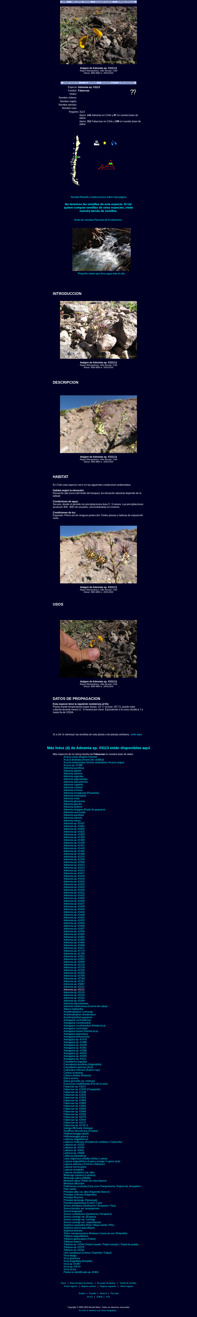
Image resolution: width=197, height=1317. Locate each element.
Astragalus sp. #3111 (75, 1059)
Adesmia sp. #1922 (74, 831)
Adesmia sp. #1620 (74, 881)
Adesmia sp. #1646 (74, 912)
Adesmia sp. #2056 (74, 962)
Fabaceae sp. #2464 (75, 1119)
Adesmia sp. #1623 (74, 884)
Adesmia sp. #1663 (74, 939)
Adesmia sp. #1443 (74, 848)
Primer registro (70, 1286)
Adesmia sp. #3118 (74, 992)
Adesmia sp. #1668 (74, 945)
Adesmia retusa (72, 820)
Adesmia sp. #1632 (74, 895)
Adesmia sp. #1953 (74, 959)
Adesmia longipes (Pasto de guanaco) (84, 809)
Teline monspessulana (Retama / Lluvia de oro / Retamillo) (95, 1233)
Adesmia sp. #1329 (74, 842)
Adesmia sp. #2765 (74, 975)
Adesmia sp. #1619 (74, 878)
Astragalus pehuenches (76, 1036)
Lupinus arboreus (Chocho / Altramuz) (84, 1164)
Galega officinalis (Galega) (78, 1128)
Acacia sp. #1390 (73, 765)
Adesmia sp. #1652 (74, 917)
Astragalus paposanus (76, 1034)
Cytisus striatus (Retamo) (77, 1075)
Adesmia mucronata (74, 812)
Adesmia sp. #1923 (74, 834)
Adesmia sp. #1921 (74, 956)
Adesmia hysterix (73, 806)
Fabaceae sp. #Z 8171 (76, 1125)
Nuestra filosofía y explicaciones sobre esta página (98, 197)
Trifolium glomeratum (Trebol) (80, 1239)
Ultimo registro (126, 1286)
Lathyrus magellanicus (76, 1139)
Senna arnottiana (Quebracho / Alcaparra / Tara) (90, 1205)
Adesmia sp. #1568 (74, 862)
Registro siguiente (108, 1286)
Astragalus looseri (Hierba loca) (81, 1031)
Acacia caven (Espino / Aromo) (80, 757)
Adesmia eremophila (75, 795)
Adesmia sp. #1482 (74, 851)
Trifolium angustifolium (76, 1236)
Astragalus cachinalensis (77, 1020)
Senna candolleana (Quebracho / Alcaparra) (88, 1214)
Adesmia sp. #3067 (74, 984)
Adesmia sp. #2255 (74, 973)
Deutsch (103, 1293)
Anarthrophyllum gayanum (78, 1017)
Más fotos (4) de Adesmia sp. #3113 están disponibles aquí (98, 748)
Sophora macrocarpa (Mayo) (79, 1228)
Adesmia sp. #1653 (74, 920)
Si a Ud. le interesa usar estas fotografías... (98, 1310)
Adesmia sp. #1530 (74, 859)
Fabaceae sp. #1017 (75, 1086)
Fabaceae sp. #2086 (75, 1111)
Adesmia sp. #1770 (74, 951)
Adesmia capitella (73, 784)
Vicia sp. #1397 (72, 1264)
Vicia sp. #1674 (72, 1266)
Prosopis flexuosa (73, 1197)
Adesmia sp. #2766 (74, 978)
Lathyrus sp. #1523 (74, 1144)
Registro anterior (88, 1286)
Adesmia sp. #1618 (74, 876)
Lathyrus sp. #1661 (74, 1150)
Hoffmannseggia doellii (76, 1133)
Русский (114, 1293)
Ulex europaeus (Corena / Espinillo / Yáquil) (88, 1252)
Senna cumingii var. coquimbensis (82, 1222)
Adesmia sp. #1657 (74, 928)
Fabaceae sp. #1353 (75, 1097)
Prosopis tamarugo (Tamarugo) (80, 1200)
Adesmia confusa (73, 787)
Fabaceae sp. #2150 (75, 1114)
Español (92, 1293)
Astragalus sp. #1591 (75, 1047)
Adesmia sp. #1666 (74, 942)
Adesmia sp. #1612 (74, 865)
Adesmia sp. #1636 (74, 901)
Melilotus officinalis (74, 1183)
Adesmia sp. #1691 (74, 826)
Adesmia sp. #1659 (74, 931)
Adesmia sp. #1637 (74, 903)
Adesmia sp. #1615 (74, 870)
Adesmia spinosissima (76, 1003)
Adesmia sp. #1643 (74, 909)
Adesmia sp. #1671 (74, 948)
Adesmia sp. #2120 (74, 964)
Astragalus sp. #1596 (75, 1050)
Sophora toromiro (73, 1230)
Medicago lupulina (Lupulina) (79, 1175)
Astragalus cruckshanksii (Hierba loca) (85, 1025)
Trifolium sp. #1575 (74, 1247)
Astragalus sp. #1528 (75, 1045)
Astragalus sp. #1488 (75, 1042)
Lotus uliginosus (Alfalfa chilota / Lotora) (85, 1158)
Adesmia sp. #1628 (74, 890)
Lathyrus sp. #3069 (74, 1153)
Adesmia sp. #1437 (74, 823)
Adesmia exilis (72, 798)
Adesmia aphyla (72, 770)
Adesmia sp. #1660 (74, 934)
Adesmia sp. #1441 (74, 845)
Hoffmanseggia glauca (76, 1136)
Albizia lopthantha (73, 1009)
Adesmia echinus (73, 790)
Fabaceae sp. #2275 (75, 1117)
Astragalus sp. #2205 (75, 1056)
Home (63, 1283)
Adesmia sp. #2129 (74, 967)
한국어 (90, 1297)
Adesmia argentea (74, 776)
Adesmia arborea (73, 773)
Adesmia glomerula (74, 801)
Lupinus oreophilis (74, 1169)
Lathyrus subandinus (75, 1155)
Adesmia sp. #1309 (74, 840)
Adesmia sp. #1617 (74, 873)
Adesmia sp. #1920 (74, 829)
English (82, 1293)
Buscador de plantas (106, 1283)
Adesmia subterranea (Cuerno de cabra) (85, 1006)
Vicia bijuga (70, 1255)
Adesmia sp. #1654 (74, 923)
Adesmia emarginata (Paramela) (81, 793)
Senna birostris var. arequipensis (81, 1208)
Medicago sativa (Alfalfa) (77, 1178)
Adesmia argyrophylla (75, 779)
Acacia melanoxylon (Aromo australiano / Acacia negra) (94, 762)
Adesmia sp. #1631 (74, 892)
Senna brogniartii (73, 1211)
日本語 (99, 1297)
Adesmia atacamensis (76, 782)
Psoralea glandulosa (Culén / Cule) (83, 1203)
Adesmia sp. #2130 (74, 970)
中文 (108, 1297)
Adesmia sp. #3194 (74, 1000)
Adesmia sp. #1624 (74, 887)
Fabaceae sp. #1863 (75, 1103)
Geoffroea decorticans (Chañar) (81, 1131)
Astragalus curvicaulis (76, 1028)
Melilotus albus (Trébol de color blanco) (85, 1180)
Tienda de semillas (128, 1283)
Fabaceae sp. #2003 (75, 1108)
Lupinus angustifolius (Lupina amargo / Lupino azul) (92, 1161)
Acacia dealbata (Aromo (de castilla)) (84, 759)
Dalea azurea (71, 1078)
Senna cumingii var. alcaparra (80, 1216)
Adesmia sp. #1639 (74, 906)
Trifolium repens (72, 1241)
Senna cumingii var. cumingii (79, 1219)
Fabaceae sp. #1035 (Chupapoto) (82, 1089)
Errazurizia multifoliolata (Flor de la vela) (86, 1083)
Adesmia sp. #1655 (74, 926)
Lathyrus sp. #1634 (74, 1147)
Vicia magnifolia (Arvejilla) (78, 1261)
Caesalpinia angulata (75, 1061)
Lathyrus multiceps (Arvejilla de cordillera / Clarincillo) (93, 1142)
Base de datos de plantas (81, 1283)
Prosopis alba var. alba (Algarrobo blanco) (86, 1192)
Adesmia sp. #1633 (74, 898)
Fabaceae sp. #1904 (75, 1106)
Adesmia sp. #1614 (74, 867)
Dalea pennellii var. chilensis (79, 1081)
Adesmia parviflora (74, 768)
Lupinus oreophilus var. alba (79, 1172)
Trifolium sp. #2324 (74, 1250)
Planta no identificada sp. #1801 (81, 1272)
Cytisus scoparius (73, 1072)
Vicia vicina (70, 1269)
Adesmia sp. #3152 (74, 998)
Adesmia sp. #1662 (74, 937)
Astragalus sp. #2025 (75, 1053)
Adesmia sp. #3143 (74, 995)
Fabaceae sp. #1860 (75, 1100)
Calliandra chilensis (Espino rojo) (82, 1070)
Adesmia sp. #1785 (74, 953)
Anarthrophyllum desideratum (80, 1014)
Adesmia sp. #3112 (74, 987)
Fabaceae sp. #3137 (75, 1122)
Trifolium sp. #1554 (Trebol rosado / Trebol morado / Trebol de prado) (101, 1244)
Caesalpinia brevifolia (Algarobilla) (82, 1064)
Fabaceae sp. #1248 (75, 1092)
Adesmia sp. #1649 (74, 914)
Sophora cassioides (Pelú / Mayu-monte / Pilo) (89, 1225)
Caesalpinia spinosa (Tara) (78, 1067)
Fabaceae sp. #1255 (75, 1095)
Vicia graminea (72, 1258)
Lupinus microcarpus (75, 1167)
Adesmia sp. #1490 (74, 854)
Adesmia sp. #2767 (74, 981)
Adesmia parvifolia (74, 815)
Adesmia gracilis (73, 804)
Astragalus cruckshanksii (77, 1023)
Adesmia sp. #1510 (74, 856)
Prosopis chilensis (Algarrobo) (80, 1194)
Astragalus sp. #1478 (75, 1039)
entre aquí (136, 734)
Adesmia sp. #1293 (74, 837)
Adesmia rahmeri (73, 818)
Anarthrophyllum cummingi (78, 1011)
